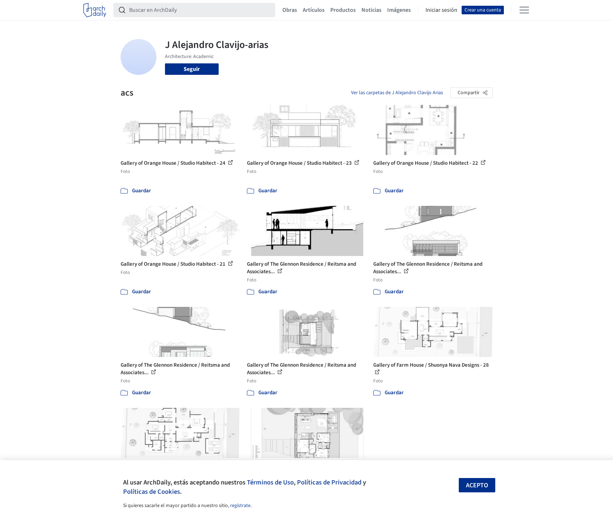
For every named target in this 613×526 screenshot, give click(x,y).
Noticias (371, 10)
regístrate (240, 505)
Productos (343, 10)
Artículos (314, 10)
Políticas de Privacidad (329, 482)
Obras (289, 10)
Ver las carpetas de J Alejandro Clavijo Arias (397, 92)
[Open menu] (524, 10)
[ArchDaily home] (94, 10)
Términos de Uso (270, 482)
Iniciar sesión (441, 10)
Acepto (477, 485)
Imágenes (399, 10)
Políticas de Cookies (151, 491)
